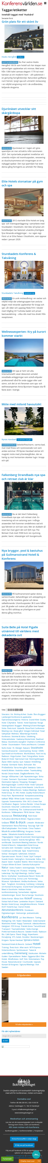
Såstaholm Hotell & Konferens (21, 834)
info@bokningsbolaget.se (27, 1109)
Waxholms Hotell (9, 923)
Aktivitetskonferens (12, 909)
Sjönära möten (31, 940)
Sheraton (5, 714)
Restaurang (20, 815)
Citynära (11, 722)
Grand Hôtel (34, 719)
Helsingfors (20, 859)
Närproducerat (15, 962)
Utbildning (31, 736)
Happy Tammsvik (24, 923)
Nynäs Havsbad (9, 439)
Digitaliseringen (8, 913)
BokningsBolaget (36, 759)
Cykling (27, 848)
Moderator (39, 822)
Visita (4, 728)
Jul (21, 917)
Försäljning (6, 937)
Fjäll (37, 825)
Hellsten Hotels (24, 889)
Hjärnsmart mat (21, 759)
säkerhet (5, 787)
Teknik (20, 722)
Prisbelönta (7, 767)
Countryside (28, 962)
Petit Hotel (32, 816)
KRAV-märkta (13, 762)
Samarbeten (23, 892)
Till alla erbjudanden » (24, 1024)
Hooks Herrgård (9, 56)
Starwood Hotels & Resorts (13, 944)
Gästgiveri (6, 926)
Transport (6, 929)
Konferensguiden (11, 1131)
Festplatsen (38, 1131)
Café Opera (10, 934)
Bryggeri (18, 725)
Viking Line (14, 870)
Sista (21, 710)
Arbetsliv (32, 854)
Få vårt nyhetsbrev (11, 1031)
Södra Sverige (32, 929)
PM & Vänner (29, 812)
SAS (14, 921)
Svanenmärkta (16, 801)
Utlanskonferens (35, 779)
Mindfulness (13, 959)
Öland (18, 934)
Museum (5, 881)
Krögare (5, 940)
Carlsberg (30, 884)
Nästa (17, 710)
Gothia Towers (34, 873)
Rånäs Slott (18, 898)
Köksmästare (34, 959)
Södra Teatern (15, 867)
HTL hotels (16, 937)
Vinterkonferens (9, 950)
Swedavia (32, 767)
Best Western (28, 917)
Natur (5, 867)
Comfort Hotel (23, 784)
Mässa (4, 742)
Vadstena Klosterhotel (25, 739)
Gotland (28, 944)
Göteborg (37, 898)
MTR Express (35, 947)
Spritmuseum (22, 950)
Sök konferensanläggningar (15, 1156)
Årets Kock (14, 947)
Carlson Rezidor (26, 804)
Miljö (11, 798)
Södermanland (39, 921)
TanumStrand (39, 926)
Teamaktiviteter (18, 929)
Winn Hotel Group (36, 862)
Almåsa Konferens (29, 881)
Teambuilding (36, 770)
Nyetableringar (31, 776)
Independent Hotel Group (27, 845)
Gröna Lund (22, 878)
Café (21, 776)
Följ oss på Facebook (24, 1145)
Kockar (35, 751)
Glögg (24, 934)
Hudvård (17, 862)
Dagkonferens (27, 773)
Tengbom (11, 884)
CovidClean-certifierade (11, 851)
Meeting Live (7, 731)
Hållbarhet (14, 776)
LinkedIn (30, 822)
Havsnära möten (33, 798)
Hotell (36, 944)
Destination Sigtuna (10, 782)
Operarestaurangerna (11, 719)
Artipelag (32, 870)
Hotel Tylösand (36, 784)
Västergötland (8, 725)
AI (14, 792)
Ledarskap (6, 873)
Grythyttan (12, 876)
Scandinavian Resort (26, 876)
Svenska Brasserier (10, 751)
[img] (24, 1000)
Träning (5, 947)
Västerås (20, 728)
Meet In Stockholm (9, 889)
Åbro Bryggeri (39, 714)
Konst (18, 895)
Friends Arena (27, 926)
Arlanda (5, 764)
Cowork (14, 840)
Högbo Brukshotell (22, 837)
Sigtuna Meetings (27, 964)
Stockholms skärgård (17, 742)
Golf (21, 959)
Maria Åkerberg (20, 825)
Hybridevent (15, 881)
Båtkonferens (16, 790)
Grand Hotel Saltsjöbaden (33, 886)
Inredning (36, 761)
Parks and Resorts (29, 744)
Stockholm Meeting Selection (24, 842)
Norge (40, 722)
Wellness (15, 733)
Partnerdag (33, 878)
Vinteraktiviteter (8, 739)
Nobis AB (39, 876)
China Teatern (35, 828)
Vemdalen (18, 848)
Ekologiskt (13, 854)
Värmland (13, 764)
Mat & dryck (18, 822)
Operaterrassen (8, 856)
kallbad (5, 798)
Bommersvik (7, 816)
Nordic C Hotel (22, 856)
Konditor (26, 937)
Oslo (26, 959)
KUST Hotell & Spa (9, 907)
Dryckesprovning (9, 878)
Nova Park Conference (34, 728)
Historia (24, 719)
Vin (11, 714)
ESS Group (15, 926)
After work (24, 947)
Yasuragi (31, 825)
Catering (5, 790)
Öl (8, 870)
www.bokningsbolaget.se (24, 1113)
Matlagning (6, 921)
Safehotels (22, 854)
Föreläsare (29, 910)
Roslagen (32, 782)
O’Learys (23, 870)
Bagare (16, 804)
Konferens (10, 917)
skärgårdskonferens (28, 904)
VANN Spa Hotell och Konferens (23, 752)
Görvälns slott (7, 848)
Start (24, 756)
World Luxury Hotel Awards (21, 787)
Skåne (38, 859)
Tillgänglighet (7, 837)
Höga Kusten (15, 756)
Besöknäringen (37, 937)
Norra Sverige (28, 895)
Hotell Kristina (33, 851)
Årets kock (11, 728)
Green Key (6, 840)
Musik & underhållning (13, 831)
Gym (21, 762)
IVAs (24, 801)
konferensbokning (9, 892)
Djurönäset (22, 779)
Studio (30, 714)
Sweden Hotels (31, 931)
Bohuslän (28, 764)
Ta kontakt (7, 1159)
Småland (5, 822)
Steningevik (36, 848)
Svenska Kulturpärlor (31, 864)
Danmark (13, 779)
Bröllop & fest (20, 714)
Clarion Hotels (24, 907)
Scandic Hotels (8, 859)
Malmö (25, 862)
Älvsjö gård (18, 731)
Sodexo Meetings (30, 790)
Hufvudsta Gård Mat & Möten (14, 819)
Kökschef (15, 807)
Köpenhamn (33, 934)
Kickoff (28, 898)
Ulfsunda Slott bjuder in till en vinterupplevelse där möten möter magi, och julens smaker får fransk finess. (23, 992)
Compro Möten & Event (11, 864)
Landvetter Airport (27, 901)
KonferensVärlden (25, 1131)
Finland (41, 904)
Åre (20, 809)
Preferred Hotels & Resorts (13, 931)
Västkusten (33, 953)
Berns (4, 876)
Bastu (20, 764)
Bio (34, 764)
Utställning (13, 809)
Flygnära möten (34, 819)
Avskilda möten (22, 770)
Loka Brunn (39, 787)
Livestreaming (25, 751)
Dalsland (39, 901)
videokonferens (39, 923)
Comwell (41, 744)
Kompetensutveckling (34, 795)
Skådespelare (17, 812)
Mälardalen (27, 921)
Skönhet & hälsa (18, 736)
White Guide (19, 798)
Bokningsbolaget (9, 784)
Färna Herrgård (20, 767)
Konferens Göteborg (27, 1158)
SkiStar (5, 854)
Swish (10, 862)
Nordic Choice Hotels (10, 773)
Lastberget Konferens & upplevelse (16, 717)
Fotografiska (32, 756)
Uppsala (5, 801)
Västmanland (7, 825)
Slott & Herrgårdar (27, 839)
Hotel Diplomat (30, 722)
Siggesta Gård (34, 956)
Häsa (38, 812)
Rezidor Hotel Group (10, 904)
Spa (24, 850)
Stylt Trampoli (35, 856)
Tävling (38, 917)
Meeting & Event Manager (34, 725)
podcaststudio (33, 913)
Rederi (24, 956)
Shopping (23, 782)
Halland (27, 762)
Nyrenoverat (18, 795)
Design (18, 748)
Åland (4, 762)
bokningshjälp (29, 867)
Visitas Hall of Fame (10, 901)
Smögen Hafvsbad (31, 731)
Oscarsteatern (14, 744)
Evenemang (21, 953)
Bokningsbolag (37, 837)
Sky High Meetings (19, 873)
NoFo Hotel (6, 748)
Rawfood (39, 739)
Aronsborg (20, 884)
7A (13, 748)
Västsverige (21, 913)
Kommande (30, 859)
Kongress (30, 831)
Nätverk (26, 748)
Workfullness (29, 753)
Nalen (19, 921)
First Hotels (23, 828)
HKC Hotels (20, 792)
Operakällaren (15, 956)
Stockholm (37, 747)
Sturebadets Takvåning (12, 293)
